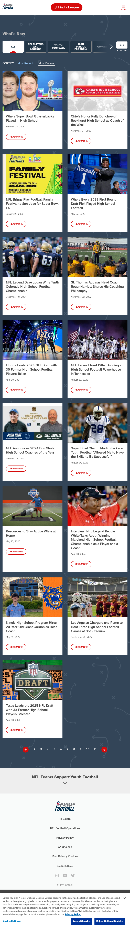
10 (87, 749)
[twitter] (73, 875)
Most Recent (25, 63)
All (13, 46)
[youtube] (65, 875)
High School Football (80, 46)
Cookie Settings (65, 866)
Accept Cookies (81, 921)
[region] (65, 910)
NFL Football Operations (65, 828)
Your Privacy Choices (65, 856)
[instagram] (57, 875)
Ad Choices (65, 846)
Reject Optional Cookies (109, 921)
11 (95, 749)
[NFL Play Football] (8, 7)
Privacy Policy (65, 837)
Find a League (68, 7)
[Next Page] (103, 750)
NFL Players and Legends (36, 46)
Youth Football (58, 46)
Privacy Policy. (73, 914)
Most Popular (46, 63)
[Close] (124, 898)
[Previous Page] (27, 750)
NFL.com (65, 818)
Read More (16, 136)
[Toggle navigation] (123, 7)
